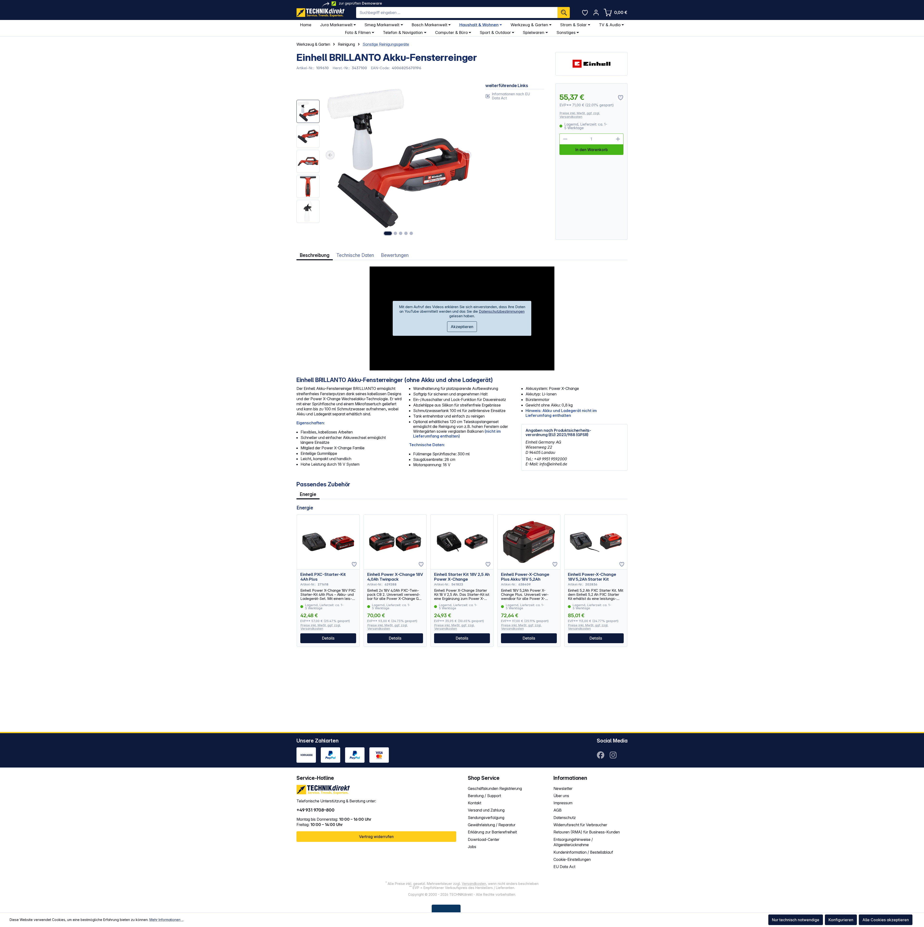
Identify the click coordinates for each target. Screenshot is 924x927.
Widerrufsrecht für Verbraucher (580, 824)
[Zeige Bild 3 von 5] (400, 233)
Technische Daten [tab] (355, 255)
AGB (557, 810)
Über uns (561, 795)
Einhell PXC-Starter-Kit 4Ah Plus (323, 576)
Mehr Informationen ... (166, 920)
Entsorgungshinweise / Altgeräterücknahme (573, 842)
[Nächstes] (467, 155)
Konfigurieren (840, 919)
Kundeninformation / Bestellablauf (583, 852)
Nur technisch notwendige (795, 919)
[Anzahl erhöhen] (617, 139)
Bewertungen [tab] (395, 255)
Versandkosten (474, 884)
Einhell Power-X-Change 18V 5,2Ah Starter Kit (592, 576)
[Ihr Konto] (596, 12)
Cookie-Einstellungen (572, 859)
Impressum (562, 802)
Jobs (472, 846)
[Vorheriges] (330, 155)
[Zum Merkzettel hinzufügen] (354, 564)
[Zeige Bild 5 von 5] (411, 233)
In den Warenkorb (591, 149)
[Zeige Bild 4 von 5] (406, 233)
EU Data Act (564, 866)
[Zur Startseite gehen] (320, 12)
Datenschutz (564, 817)
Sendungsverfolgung (486, 817)
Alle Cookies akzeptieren (885, 919)
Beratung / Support (484, 795)
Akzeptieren (462, 326)
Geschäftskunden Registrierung (495, 788)
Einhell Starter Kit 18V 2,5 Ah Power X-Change (462, 576)
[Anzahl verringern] (565, 139)
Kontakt (474, 802)
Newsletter (562, 788)
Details (328, 638)
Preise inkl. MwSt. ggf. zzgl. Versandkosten (580, 115)
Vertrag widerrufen (376, 836)
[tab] (314, 255)
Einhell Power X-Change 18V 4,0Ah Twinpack (395, 576)
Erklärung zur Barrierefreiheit (492, 832)
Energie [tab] (308, 494)
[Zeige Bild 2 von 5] (395, 233)
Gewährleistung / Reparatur (491, 824)
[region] (385, 161)
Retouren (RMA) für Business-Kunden (586, 832)
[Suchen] (564, 12)
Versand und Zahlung (486, 810)
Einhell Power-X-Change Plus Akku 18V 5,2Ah (525, 576)
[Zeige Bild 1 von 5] (388, 233)
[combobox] (457, 12)
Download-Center (483, 839)
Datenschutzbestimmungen (502, 311)
